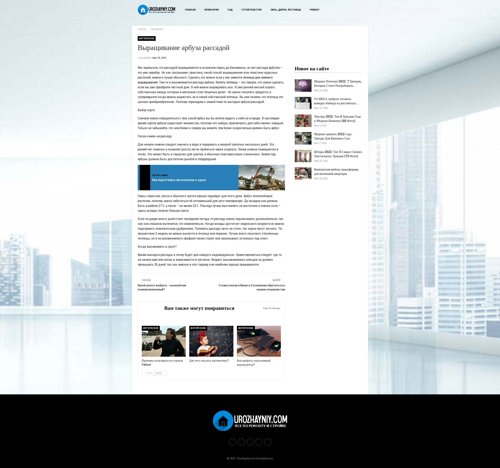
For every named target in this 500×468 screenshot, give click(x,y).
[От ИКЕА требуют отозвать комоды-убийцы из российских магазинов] (303, 103)
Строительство (251, 9)
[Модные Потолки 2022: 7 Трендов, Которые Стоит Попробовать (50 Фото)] (303, 85)
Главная (190, 9)
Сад (230, 9)
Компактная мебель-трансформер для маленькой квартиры (336, 171)
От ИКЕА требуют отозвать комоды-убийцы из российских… (336, 101)
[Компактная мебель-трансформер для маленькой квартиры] (303, 173)
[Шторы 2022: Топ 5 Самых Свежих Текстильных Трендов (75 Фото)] (303, 156)
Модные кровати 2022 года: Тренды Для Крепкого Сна (333, 136)
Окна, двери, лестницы (286, 9)
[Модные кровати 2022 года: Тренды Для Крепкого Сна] (303, 138)
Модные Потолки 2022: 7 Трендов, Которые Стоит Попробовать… (338, 83)
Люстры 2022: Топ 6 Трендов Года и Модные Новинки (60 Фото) (337, 118)
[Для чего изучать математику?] (211, 341)
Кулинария (211, 9)
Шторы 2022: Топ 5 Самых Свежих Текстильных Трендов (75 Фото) (338, 154)
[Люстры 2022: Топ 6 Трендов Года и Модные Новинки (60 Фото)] (303, 120)
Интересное (146, 38)
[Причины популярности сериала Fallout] (164, 341)
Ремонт (315, 9)
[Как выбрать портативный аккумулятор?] (259, 341)
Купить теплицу (227, 82)
